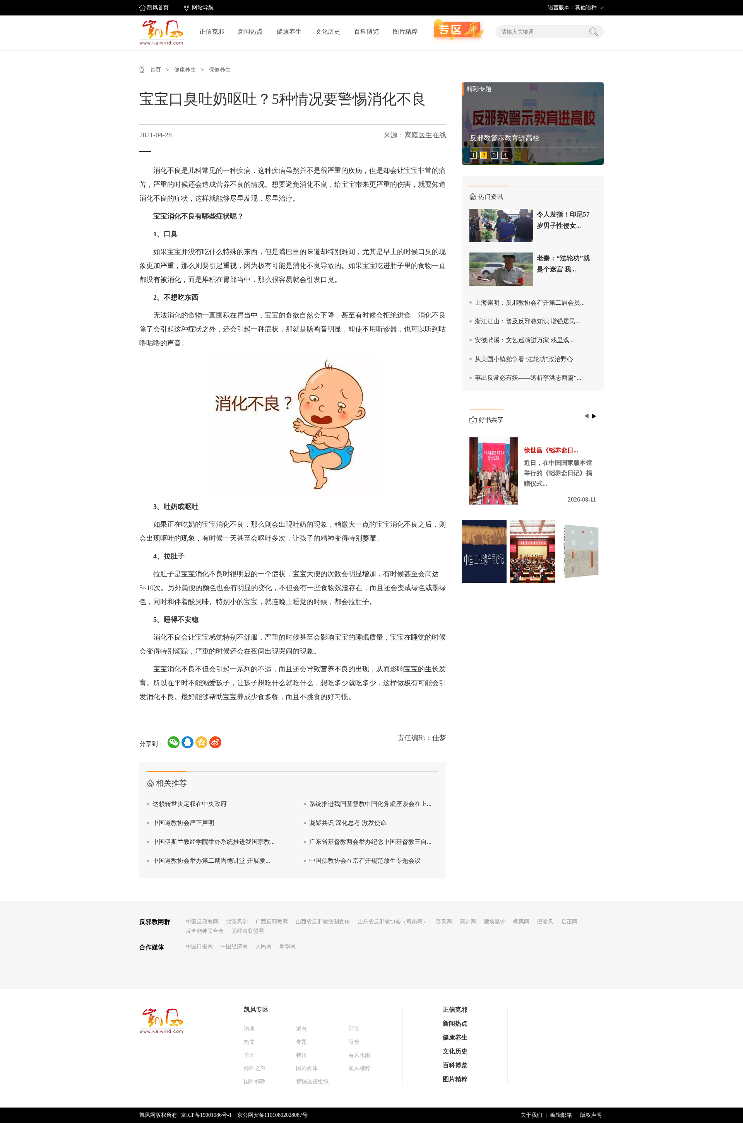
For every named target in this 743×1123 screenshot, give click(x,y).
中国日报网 (199, 946)
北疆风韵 (237, 922)
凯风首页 (158, 7)
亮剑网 (468, 922)
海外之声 (254, 1068)
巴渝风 (545, 922)
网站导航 (203, 7)
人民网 (263, 946)
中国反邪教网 (202, 922)
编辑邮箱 (561, 1115)
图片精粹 (405, 31)
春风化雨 (359, 1055)
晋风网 (444, 922)
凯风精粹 (359, 1068)
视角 (301, 1055)
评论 (354, 1029)
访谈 (249, 1029)
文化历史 (327, 31)
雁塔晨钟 (494, 922)
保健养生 (220, 70)
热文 (249, 1042)
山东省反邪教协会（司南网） (393, 922)
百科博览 (366, 31)
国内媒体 (307, 1068)
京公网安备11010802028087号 (272, 1115)
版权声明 (591, 1115)
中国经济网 (234, 946)
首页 (155, 70)
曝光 (354, 1042)
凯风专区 (256, 1009)
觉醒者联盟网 (247, 931)
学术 (249, 1055)
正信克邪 (211, 31)
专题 (301, 1042)
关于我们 (531, 1115)
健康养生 (289, 31)
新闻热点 (250, 31)
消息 (301, 1029)
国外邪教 (254, 1081)
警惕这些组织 (312, 1081)
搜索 (593, 31)
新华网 (287, 946)
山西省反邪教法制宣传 (323, 922)
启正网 (569, 922)
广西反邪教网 (271, 922)
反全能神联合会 (205, 931)
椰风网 (521, 922)
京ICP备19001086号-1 (206, 1115)
